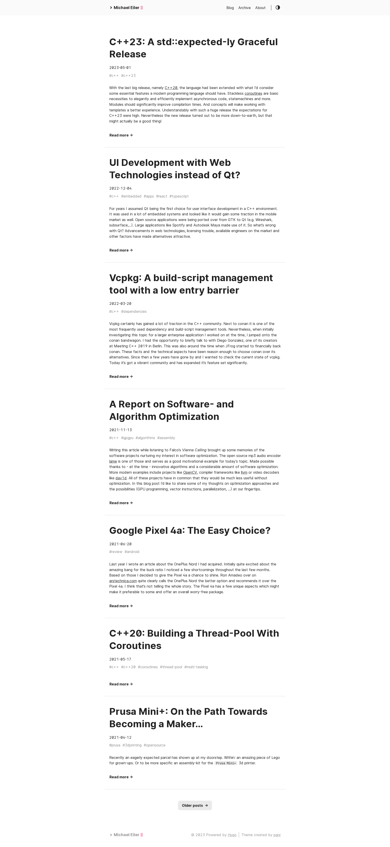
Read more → (121, 135)
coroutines (253, 93)
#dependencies (134, 311)
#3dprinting (132, 745)
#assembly (166, 437)
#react (161, 196)
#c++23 (128, 75)
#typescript (179, 196)
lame (113, 461)
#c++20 (128, 667)
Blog (230, 7)
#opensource (154, 745)
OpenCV (190, 472)
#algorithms (145, 437)
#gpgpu (127, 437)
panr (277, 835)
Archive (244, 7)
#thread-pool (171, 667)
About (260, 7)
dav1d (121, 478)
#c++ (114, 75)
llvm (244, 472)
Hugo (232, 835)
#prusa (114, 745)
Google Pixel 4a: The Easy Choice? (190, 530)
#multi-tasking (196, 667)
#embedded (131, 196)
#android (132, 551)
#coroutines (148, 667)
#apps (149, 196)
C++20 (171, 87)
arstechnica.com (123, 581)
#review (115, 551)
